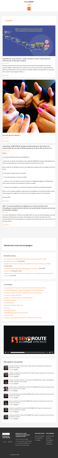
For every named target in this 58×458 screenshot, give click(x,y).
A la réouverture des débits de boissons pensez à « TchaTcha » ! (21, 268)
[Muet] (50, 352)
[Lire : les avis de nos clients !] (29, 106)
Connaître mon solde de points (12, 295)
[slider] (28, 352)
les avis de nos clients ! (11, 135)
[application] (29, 340)
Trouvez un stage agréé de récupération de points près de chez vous (23, 317)
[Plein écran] (52, 352)
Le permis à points (9, 303)
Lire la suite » (6, 75)
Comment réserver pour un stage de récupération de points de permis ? (24, 290)
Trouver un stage (8, 315)
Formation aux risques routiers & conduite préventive (18, 298)
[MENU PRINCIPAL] (29, 8)
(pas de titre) (7, 271)
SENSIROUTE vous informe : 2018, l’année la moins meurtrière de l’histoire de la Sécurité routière (26, 60)
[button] (29, 340)
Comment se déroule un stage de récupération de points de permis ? (23, 293)
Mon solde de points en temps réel (13, 305)
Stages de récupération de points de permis (16, 312)
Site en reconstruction (10, 310)
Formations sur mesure (10, 300)
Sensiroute (6, 308)
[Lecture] (5, 352)
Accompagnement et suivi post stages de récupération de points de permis (25, 288)
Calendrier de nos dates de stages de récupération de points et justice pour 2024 (26, 264)
